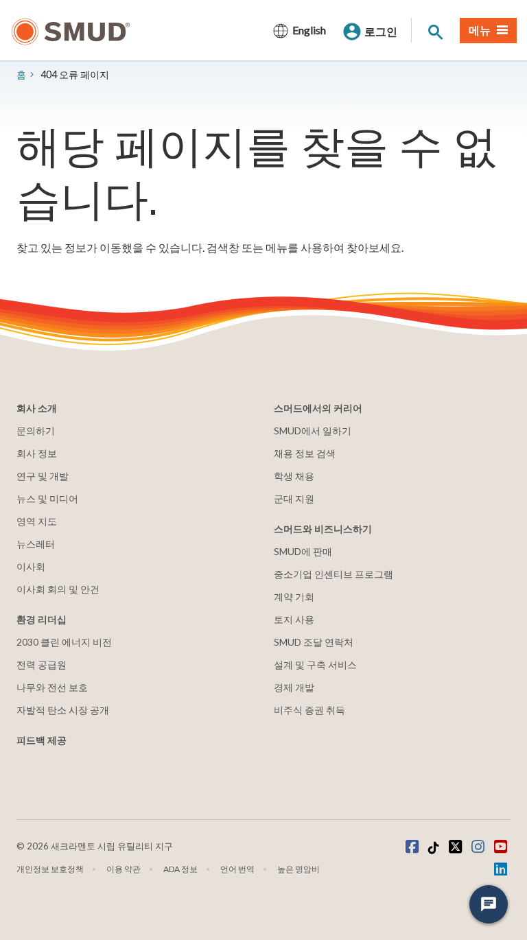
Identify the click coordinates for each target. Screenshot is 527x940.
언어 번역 (237, 869)
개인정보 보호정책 (50, 869)
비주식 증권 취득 (309, 710)
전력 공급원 (41, 664)
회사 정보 (36, 453)
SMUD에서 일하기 (312, 430)
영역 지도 (36, 521)
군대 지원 (294, 498)
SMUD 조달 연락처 (313, 642)
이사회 (30, 566)
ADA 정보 (180, 869)
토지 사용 (294, 619)
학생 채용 (294, 476)
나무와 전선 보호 (52, 687)
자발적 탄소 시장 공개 (62, 710)
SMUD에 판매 (303, 551)
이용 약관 (123, 869)
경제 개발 (294, 687)
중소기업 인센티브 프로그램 (333, 574)
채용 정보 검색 (305, 453)
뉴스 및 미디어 (47, 498)
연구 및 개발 (42, 476)
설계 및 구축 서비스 (315, 664)
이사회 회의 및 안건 (57, 589)
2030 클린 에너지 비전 (64, 642)
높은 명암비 (298, 869)
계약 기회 (294, 596)
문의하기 (35, 430)
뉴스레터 (35, 544)
